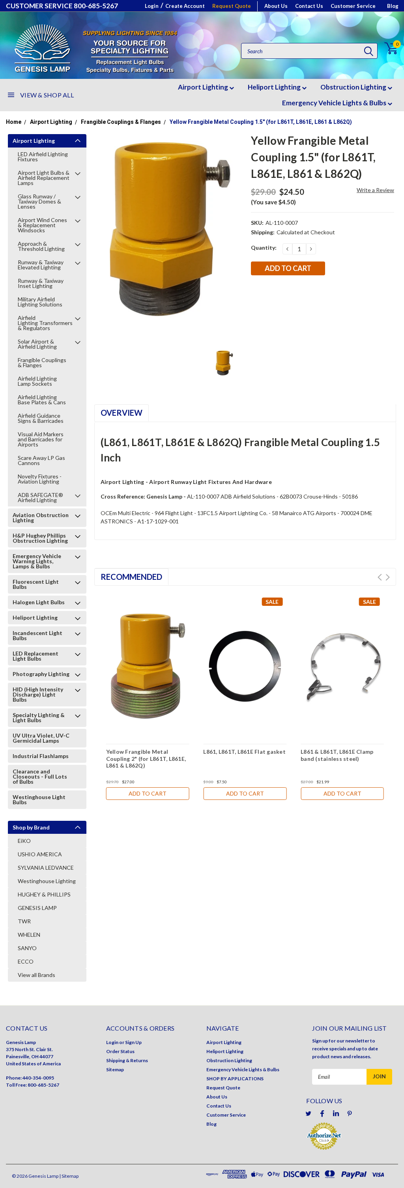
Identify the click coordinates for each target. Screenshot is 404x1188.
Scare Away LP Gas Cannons (41, 460)
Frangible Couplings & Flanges (121, 122)
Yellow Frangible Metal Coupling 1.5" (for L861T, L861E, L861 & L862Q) (261, 122)
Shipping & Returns (127, 1060)
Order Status (120, 1051)
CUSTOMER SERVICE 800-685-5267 (62, 6)
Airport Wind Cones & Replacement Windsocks (42, 225)
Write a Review (375, 190)
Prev (379, 577)
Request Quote (231, 6)
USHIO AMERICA (40, 854)
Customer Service (353, 6)
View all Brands (36, 974)
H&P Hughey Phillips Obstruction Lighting (40, 538)
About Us (276, 6)
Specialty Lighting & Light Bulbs (39, 717)
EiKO (24, 840)
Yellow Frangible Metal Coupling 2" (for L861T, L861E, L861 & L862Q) (146, 758)
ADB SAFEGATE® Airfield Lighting (40, 497)
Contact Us (309, 6)
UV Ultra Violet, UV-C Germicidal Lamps (41, 738)
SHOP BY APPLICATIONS (235, 1079)
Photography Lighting (41, 674)
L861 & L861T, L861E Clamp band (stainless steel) (337, 755)
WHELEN (29, 934)
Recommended (131, 576)
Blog (392, 6)
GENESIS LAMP (37, 907)
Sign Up (133, 1042)
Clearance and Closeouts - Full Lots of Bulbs (40, 776)
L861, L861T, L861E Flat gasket (244, 751)
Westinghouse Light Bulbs (39, 799)
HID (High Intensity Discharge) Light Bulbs (38, 694)
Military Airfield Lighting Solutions (40, 302)
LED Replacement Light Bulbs (35, 656)
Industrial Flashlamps (41, 756)
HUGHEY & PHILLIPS (44, 894)
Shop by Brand (31, 827)
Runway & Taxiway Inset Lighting (41, 283)
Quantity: (264, 247)
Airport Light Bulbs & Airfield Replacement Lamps (43, 177)
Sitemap (115, 1069)
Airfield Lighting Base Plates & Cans (42, 399)
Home (13, 122)
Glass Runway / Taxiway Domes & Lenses (39, 201)
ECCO (26, 961)
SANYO (27, 948)
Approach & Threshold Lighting (41, 246)
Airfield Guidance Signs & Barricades (41, 418)
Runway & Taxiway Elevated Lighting (41, 265)
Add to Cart (147, 793)
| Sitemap (69, 1176)
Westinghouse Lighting (47, 881)
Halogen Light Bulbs (39, 602)
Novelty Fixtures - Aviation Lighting (40, 479)
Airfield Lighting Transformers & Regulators (46, 322)
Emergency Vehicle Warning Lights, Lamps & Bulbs (37, 561)
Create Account (185, 6)
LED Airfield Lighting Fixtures (43, 157)
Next (387, 577)
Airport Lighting (203, 87)
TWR (24, 921)
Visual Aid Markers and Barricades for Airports (41, 439)
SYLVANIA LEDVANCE (46, 867)
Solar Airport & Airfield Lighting (37, 344)
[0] (386, 48)
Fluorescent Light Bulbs (36, 584)
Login (152, 6)
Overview (121, 412)
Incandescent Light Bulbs (37, 635)
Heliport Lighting (275, 87)
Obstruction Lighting (353, 87)
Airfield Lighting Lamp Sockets (37, 381)
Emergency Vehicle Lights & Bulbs (334, 103)
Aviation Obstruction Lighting (41, 517)
